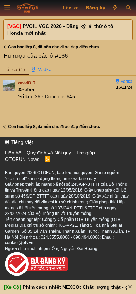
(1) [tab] (14, 69)
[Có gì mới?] (115, 8)
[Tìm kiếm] (128, 8)
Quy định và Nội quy (49, 152)
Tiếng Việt (21, 142)
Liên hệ (13, 152)
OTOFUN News (22, 159)
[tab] (42, 69)
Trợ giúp (85, 152)
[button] (7, 8)
